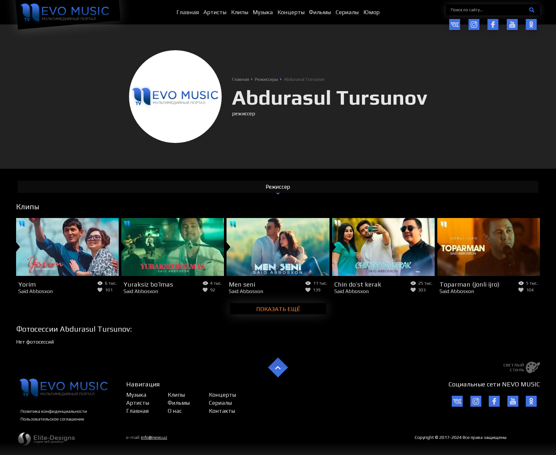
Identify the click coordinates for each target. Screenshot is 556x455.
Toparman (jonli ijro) (469, 284)
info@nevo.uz (154, 437)
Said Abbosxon (35, 291)
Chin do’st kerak (357, 284)
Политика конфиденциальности (54, 411)
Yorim (27, 284)
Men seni (242, 284)
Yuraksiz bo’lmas (148, 284)
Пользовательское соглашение (52, 419)
